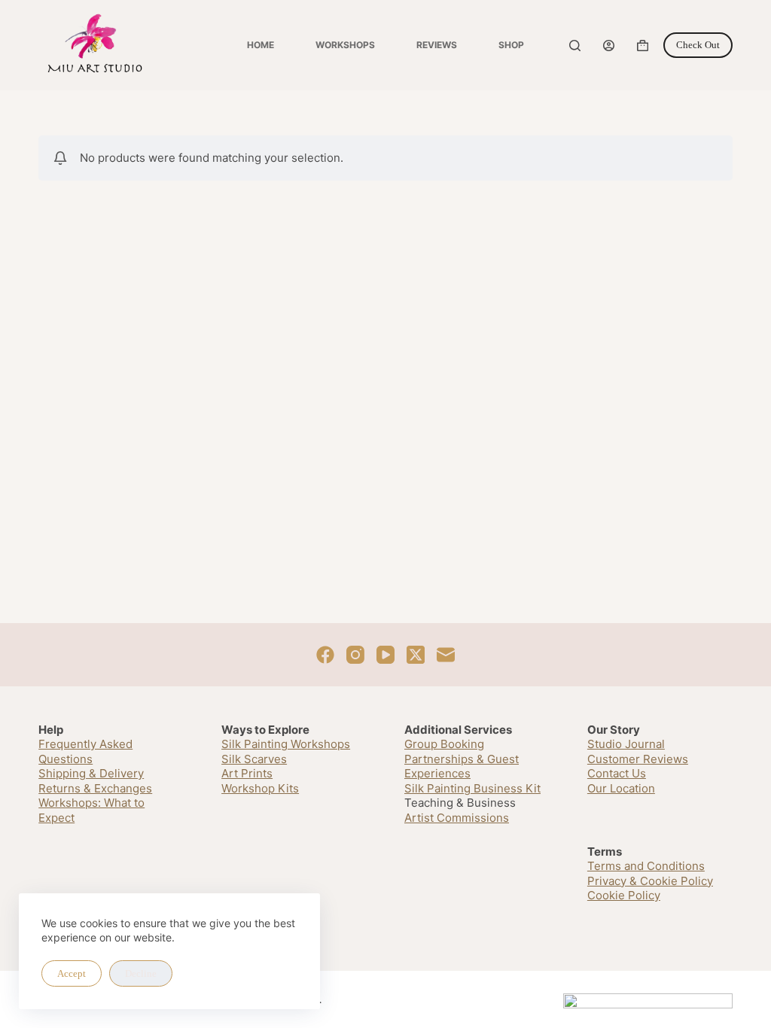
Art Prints (247, 773)
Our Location (621, 788)
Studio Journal (626, 744)
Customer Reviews (637, 759)
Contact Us (616, 773)
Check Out (698, 44)
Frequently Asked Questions (85, 751)
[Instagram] (355, 655)
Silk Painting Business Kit (472, 788)
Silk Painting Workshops (285, 744)
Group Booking (444, 744)
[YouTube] (385, 655)
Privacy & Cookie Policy (650, 881)
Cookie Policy (623, 895)
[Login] (608, 45)
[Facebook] (325, 655)
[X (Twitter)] (416, 655)
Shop (511, 44)
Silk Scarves (254, 759)
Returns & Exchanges (95, 788)
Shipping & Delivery (91, 773)
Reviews (436, 44)
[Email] (446, 655)
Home (260, 44)
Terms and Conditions (646, 866)
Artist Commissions (456, 818)
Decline (141, 973)
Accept (71, 973)
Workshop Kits (260, 788)
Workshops (345, 44)
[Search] (575, 45)
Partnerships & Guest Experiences (461, 766)
